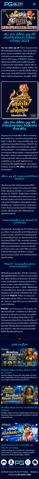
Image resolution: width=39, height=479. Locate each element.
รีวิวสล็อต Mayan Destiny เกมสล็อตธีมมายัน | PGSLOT (19, 409)
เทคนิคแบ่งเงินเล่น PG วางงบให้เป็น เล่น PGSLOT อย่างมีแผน (17, 446)
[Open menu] (34, 4)
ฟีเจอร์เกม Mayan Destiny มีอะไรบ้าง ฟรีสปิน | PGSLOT (18, 371)
